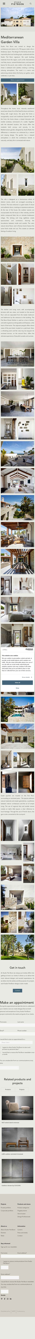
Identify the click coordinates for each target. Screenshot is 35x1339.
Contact (20, 1236)
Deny (17, 688)
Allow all (17, 682)
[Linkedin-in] (10, 1299)
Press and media (23, 1233)
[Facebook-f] (5, 1299)
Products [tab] (8, 1089)
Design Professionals (24, 1216)
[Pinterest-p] (2, 1299)
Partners (3, 1233)
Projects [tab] (21, 1089)
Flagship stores (22, 1210)
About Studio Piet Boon (8, 1230)
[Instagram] (7, 1299)
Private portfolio (6, 1207)
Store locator (22, 1213)
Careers (20, 1230)
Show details (26, 677)
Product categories (23, 1207)
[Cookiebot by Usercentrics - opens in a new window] (25, 649)
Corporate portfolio (7, 1210)
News (2, 1236)
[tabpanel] (17, 1142)
